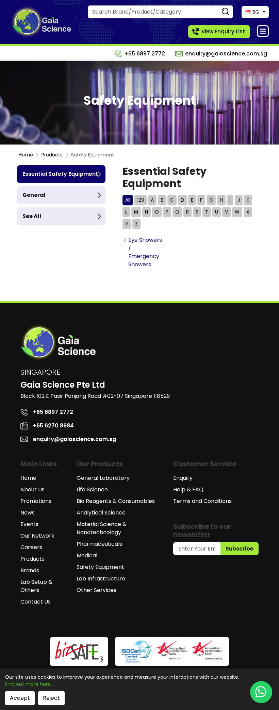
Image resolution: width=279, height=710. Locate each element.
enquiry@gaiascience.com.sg (226, 53)
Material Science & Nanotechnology (102, 528)
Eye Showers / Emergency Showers (145, 252)
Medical (87, 555)
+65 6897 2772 (144, 53)
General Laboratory (103, 478)
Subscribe (239, 549)
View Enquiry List (223, 31)
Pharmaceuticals (99, 544)
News (27, 513)
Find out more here (28, 684)
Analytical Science (101, 513)
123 (140, 200)
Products (52, 154)
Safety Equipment (100, 567)
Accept (20, 698)
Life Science (92, 489)
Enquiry (183, 478)
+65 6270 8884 (53, 425)
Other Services (96, 590)
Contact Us (35, 602)
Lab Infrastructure (101, 578)
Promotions (35, 501)
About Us (32, 489)
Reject (51, 698)
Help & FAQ (188, 489)
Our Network (37, 536)
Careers (31, 547)
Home (26, 154)
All (127, 200)
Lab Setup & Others (36, 586)
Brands (29, 570)
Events (29, 524)
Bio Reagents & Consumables (116, 501)
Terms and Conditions (202, 501)
